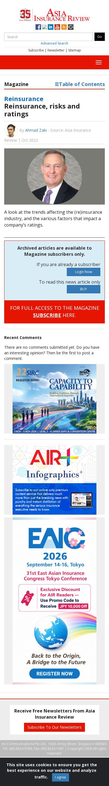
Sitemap (74, 50)
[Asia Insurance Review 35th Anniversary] (54, 14)
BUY (83, 289)
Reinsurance (23, 98)
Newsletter (56, 50)
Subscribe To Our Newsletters (54, 727)
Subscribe (36, 50)
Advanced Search (54, 43)
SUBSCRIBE (47, 315)
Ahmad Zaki (36, 130)
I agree (60, 777)
